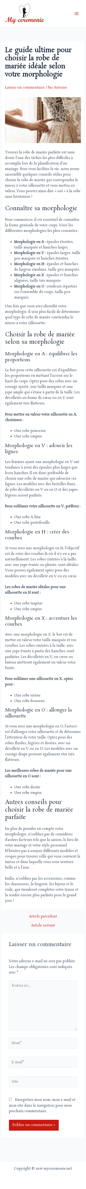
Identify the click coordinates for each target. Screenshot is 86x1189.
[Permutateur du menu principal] (76, 14)
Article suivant (43, 925)
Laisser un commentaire (25, 87)
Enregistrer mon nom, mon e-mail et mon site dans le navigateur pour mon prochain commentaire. (42, 1105)
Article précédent (43, 916)
